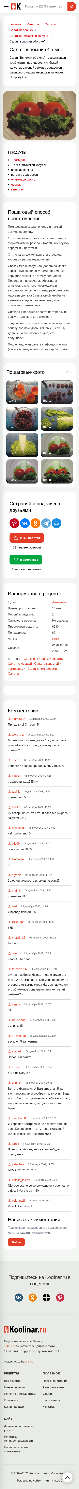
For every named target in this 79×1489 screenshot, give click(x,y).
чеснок (16, 184)
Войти (16, 1242)
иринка (16, 1082)
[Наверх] (67, 1477)
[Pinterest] (14, 523)
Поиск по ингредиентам (20, 1393)
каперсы (17, 189)
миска (16, 807)
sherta (16, 760)
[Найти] (71, 6)
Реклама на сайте (29, 1480)
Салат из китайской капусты (43, 658)
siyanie (16, 875)
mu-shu (17, 1067)
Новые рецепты (14, 1387)
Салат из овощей (20, 663)
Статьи (47, 1393)
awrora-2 (18, 734)
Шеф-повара (51, 1400)
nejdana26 (19, 1200)
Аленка (29, 1361)
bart (14, 906)
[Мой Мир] (56, 523)
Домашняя (59, 602)
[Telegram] (46, 523)
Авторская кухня (53, 1387)
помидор (20, 160)
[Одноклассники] (35, 523)
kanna (16, 1004)
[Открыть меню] (6, 6)
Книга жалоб (54, 1480)
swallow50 (19, 1118)
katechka (18, 1164)
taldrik (16, 791)
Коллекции (11, 1400)
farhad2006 (19, 969)
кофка (16, 775)
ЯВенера (18, 922)
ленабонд (19, 1020)
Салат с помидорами (42, 668)
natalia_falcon (21, 1180)
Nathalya (18, 859)
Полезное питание (55, 1380)
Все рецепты (12, 1380)
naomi (16, 953)
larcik (15, 1143)
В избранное (29, 559)
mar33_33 (18, 937)
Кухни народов (14, 1406)
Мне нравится (30, 537)
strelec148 (19, 1035)
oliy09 (16, 843)
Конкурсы (49, 1406)
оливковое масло (23, 179)
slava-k (17, 1051)
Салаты (13, 673)
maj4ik (16, 890)
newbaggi (18, 827)
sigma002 (18, 719)
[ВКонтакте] (25, 523)
